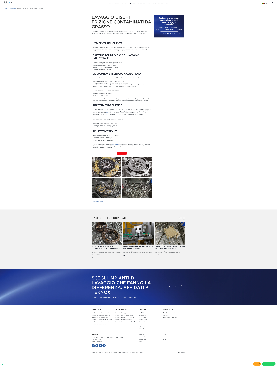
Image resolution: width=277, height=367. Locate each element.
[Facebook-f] (93, 345)
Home (6, 8)
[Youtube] (96, 345)
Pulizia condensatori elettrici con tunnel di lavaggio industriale (106, 247)
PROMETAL (130, 111)
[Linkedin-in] (100, 345)
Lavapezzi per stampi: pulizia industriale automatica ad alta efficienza (138, 247)
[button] (180, 218)
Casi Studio (13, 8)
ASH (107, 112)
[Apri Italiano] (269, 3)
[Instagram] (104, 345)
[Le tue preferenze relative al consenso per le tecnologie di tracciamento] (2, 364)
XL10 (105, 111)
